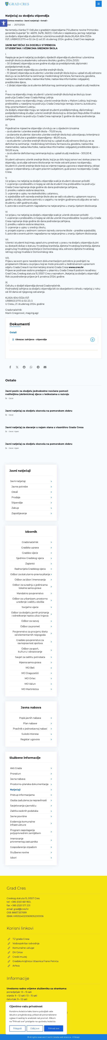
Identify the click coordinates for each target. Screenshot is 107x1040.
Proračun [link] (15, 773)
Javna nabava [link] (17, 779)
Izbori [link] (13, 857)
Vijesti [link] (16, 431)
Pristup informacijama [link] (22, 795)
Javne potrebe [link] (20, 486)
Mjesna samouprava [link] (30, 662)
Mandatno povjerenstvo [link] (30, 593)
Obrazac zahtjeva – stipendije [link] (31, 339)
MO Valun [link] (30, 684)
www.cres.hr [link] (76, 267)
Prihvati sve (53, 1028)
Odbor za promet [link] (30, 626)
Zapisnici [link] (30, 563)
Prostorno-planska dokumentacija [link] (29, 784)
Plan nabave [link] (30, 723)
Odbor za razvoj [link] (30, 621)
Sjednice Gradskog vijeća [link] (30, 558)
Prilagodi (17, 1028)
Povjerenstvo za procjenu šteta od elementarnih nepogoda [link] (30, 633)
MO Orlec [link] (30, 678)
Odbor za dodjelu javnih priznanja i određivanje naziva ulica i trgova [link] (30, 614)
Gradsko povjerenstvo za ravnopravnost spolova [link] (30, 642)
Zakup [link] (15, 508)
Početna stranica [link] (14, 20)
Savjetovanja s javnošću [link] (23, 805)
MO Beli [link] (30, 667)
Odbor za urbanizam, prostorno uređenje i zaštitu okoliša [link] (30, 600)
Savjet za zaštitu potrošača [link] (30, 657)
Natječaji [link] (15, 789)
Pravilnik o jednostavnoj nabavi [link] (30, 728)
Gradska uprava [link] (30, 547)
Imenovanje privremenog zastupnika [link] (24, 840)
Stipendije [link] (17, 502)
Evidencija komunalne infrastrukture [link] (22, 823)
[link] (3, 23)
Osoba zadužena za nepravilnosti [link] (28, 800)
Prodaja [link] (16, 497)
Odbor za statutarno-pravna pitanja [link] (30, 574)
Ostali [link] (44, 20)
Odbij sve (34, 1028)
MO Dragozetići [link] (30, 673)
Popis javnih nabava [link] (30, 718)
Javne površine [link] (18, 816)
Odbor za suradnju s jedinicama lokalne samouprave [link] (30, 586)
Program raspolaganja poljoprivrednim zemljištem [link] (25, 832)
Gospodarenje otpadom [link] (23, 847)
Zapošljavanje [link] (19, 513)
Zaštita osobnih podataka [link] (24, 811)
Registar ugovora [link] (30, 739)
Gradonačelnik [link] (30, 542)
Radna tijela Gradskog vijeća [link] (30, 569)
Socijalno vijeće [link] (30, 607)
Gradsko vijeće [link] (30, 553)
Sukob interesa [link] (30, 734)
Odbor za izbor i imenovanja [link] (30, 579)
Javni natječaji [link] (31, 20)
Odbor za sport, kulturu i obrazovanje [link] (30, 650)
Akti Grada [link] (16, 768)
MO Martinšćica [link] (30, 689)
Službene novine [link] (19, 852)
